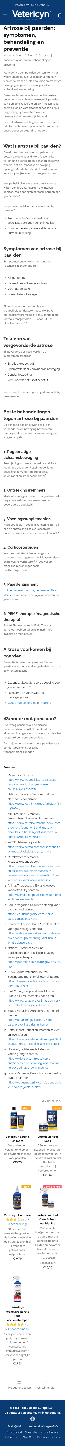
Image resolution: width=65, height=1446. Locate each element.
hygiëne (46, 702)
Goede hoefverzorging (22, 702)
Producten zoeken (19, 1387)
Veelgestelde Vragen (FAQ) (43, 1426)
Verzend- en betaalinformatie (42, 1432)
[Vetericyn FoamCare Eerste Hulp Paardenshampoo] (17, 1289)
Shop (19, 55)
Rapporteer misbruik (48, 1437)
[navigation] (15, 1426)
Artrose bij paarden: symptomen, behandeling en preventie (27, 60)
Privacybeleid (14, 1432)
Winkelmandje (45, 1387)
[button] (32, 15)
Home (7, 55)
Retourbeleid (12, 1437)
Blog (30, 55)
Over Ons (28, 1437)
